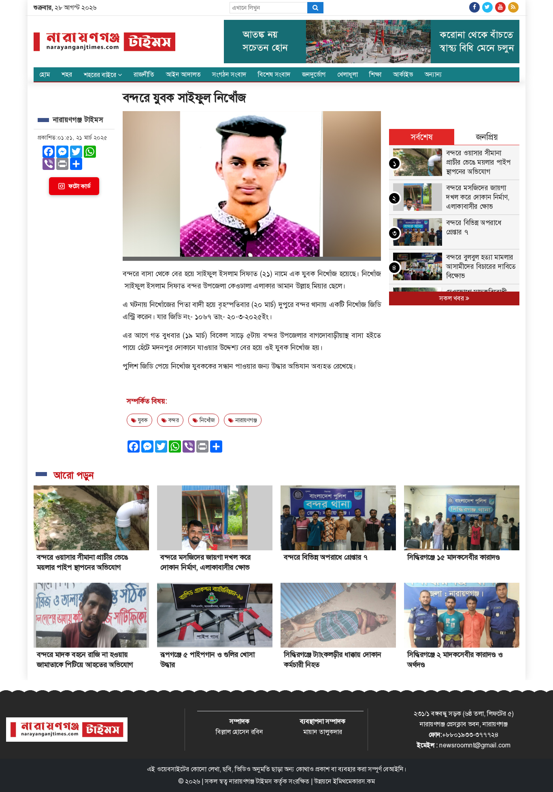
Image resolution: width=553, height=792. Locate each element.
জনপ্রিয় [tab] (487, 137)
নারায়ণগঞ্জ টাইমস (250, 781)
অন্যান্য (433, 74)
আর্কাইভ (403, 74)
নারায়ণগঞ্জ (245, 420)
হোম (44, 74)
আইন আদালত (183, 74)
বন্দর (173, 420)
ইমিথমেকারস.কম (354, 781)
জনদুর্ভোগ (313, 74)
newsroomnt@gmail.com (474, 745)
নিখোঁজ (206, 420)
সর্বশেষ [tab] (422, 137)
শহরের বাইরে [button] (101, 75)
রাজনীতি (144, 74)
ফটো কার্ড (79, 186)
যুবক (142, 420)
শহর (67, 74)
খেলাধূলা (347, 74)
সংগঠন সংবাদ (229, 74)
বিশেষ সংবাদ (274, 74)
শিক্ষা (375, 74)
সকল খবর (452, 298)
